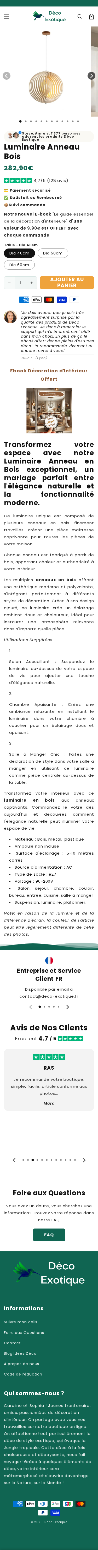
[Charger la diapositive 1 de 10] (67, 121)
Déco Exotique (55, 1522)
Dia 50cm (53, 253)
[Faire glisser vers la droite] (91, 76)
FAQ (49, 1235)
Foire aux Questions (24, 1332)
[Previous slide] (31, 1007)
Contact (12, 1343)
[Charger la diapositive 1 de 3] (30, 121)
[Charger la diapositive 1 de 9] (62, 121)
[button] (6, 16)
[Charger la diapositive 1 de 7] (51, 121)
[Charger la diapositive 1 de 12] (77, 121)
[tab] (39, 1006)
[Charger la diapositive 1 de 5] (41, 121)
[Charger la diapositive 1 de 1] (20, 121)
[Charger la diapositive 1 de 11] (72, 121)
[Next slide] (67, 1007)
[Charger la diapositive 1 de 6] (46, 121)
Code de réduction (23, 1374)
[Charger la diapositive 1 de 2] (25, 121)
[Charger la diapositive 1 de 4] (36, 121)
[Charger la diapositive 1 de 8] (57, 121)
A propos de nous (21, 1363)
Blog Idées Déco (20, 1353)
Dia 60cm (19, 264)
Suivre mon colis (20, 1322)
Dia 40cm (19, 253)
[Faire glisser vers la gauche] (6, 76)
